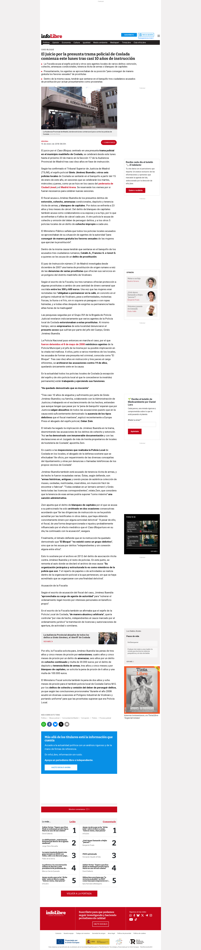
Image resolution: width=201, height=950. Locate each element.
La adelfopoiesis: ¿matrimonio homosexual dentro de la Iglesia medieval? (55, 841)
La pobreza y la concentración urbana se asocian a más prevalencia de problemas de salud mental (54, 867)
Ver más (129, 661)
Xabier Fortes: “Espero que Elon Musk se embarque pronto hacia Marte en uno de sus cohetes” (55, 829)
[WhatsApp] (130, 916)
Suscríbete (129, 35)
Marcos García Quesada (51, 871)
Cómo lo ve (131, 517)
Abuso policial (54, 718)
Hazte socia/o (100, 924)
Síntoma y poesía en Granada (135, 307)
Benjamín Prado (88, 845)
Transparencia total (145, 38)
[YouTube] (131, 920)
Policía (94, 718)
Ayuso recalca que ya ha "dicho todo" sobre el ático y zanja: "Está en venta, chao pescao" (54, 879)
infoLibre (45, 884)
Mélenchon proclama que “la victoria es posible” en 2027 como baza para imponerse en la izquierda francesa (96, 880)
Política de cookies (140, 933)
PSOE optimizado (90, 854)
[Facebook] (134, 916)
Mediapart (114, 42)
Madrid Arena (68, 187)
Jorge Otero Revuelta (50, 846)
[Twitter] (142, 916)
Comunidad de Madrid (70, 718)
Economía (66, 42)
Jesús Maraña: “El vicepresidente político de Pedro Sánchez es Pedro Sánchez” (132, 541)
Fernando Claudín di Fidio (92, 857)
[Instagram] (151, 916)
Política (46, 42)
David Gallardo (47, 834)
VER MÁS (154, 551)
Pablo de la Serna (48, 859)
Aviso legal (111, 933)
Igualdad (86, 42)
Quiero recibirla (135, 190)
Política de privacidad (124, 933)
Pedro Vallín (132, 311)
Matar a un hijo (134, 278)
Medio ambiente (100, 42)
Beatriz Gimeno (133, 281)
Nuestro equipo (69, 933)
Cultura (77, 42)
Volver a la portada (79, 893)
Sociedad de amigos (98, 933)
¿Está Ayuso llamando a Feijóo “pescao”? (95, 841)
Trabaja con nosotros (83, 933)
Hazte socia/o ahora (60, 767)
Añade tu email (134, 420)
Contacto (58, 933)
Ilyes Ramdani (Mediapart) (92, 884)
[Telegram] (147, 916)
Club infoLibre (140, 42)
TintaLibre (126, 42)
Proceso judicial (105, 718)
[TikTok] (136, 920)
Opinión (55, 42)
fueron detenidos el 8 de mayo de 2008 (63, 344)
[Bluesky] (138, 916)
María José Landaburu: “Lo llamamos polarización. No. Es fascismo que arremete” (132, 527)
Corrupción (85, 718)
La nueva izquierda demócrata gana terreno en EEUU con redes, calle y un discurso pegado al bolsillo (55, 855)
